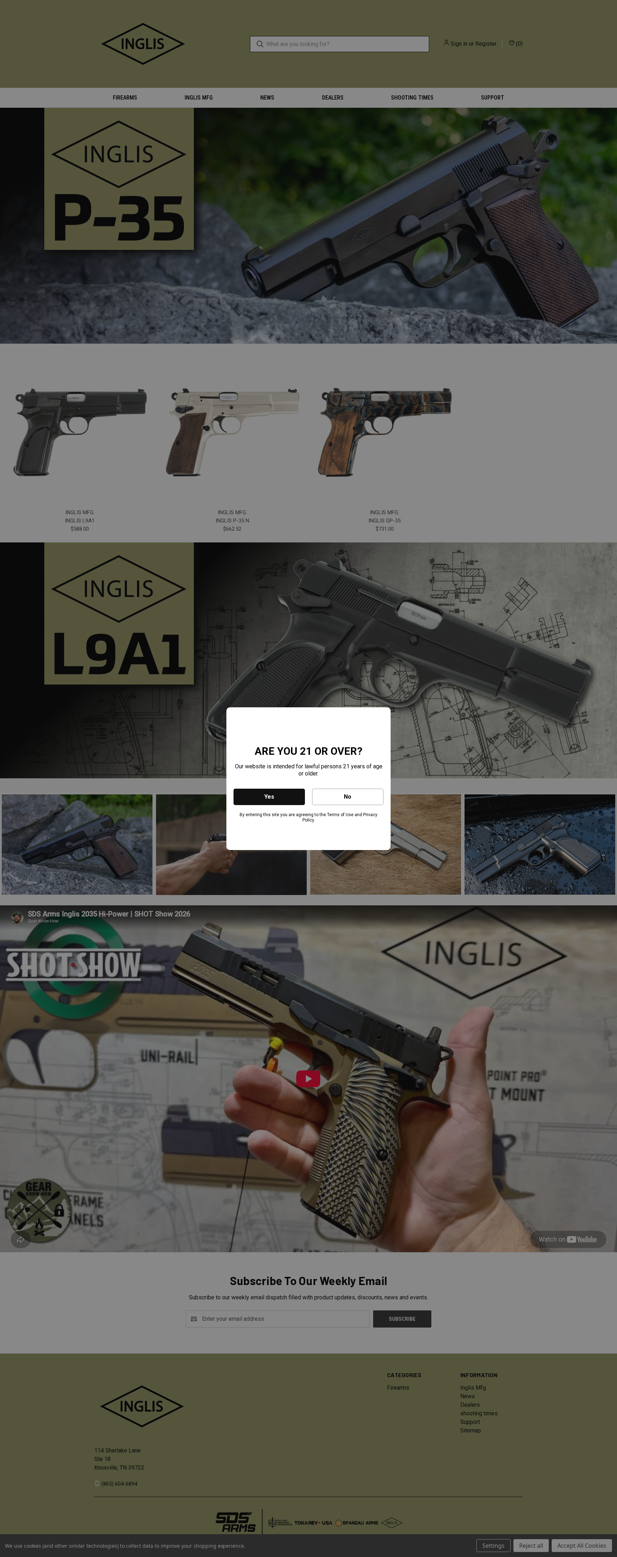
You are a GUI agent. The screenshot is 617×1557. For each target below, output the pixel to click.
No (347, 796)
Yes (269, 796)
